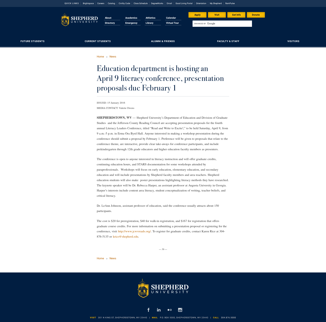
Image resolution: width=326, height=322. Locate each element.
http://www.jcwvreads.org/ (134, 231)
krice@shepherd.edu (125, 236)
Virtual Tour (172, 23)
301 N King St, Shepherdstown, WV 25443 (122, 317)
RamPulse (230, 3)
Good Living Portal (184, 3)
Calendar (171, 17)
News (113, 56)
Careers (100, 3)
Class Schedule (141, 3)
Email (169, 3)
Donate (256, 14)
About (108, 17)
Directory (110, 23)
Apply (197, 14)
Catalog (111, 3)
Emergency (131, 23)
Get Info (236, 14)
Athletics (150, 17)
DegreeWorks (157, 3)
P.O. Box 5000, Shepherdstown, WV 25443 (184, 317)
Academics (131, 17)
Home (100, 56)
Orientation (201, 3)
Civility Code (124, 3)
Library (149, 23)
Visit (216, 14)
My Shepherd (216, 3)
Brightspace (88, 3)
